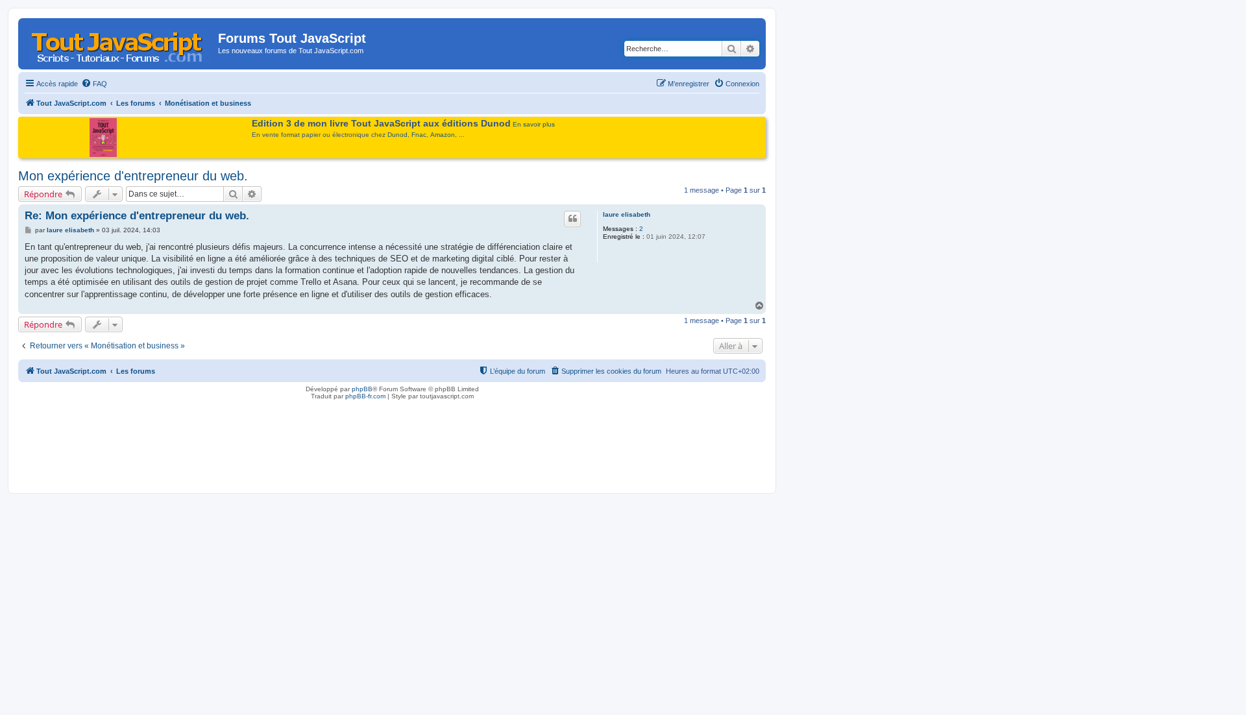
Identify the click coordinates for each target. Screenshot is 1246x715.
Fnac (418, 134)
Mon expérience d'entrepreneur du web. (133, 176)
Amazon (442, 134)
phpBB (362, 389)
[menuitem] (94, 83)
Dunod (397, 134)
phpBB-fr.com (365, 396)
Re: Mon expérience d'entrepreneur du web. (137, 216)
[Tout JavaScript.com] (119, 42)
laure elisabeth (626, 214)
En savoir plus (534, 124)
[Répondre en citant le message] (572, 218)
